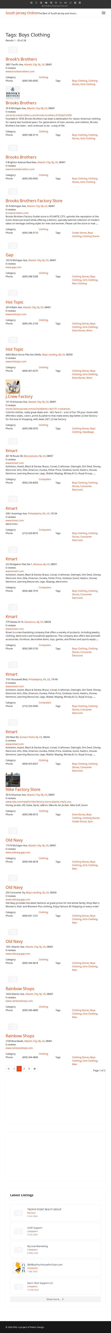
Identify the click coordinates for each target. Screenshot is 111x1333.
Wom (89, 330)
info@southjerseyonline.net (56, 6)
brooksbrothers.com (17, 213)
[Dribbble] (56, 2)
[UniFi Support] (55, 1231)
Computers (45, 479)
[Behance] (65, 2)
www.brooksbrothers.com (20, 71)
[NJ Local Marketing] (55, 1249)
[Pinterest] (41, 2)
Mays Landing (49, 354)
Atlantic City (30, 64)
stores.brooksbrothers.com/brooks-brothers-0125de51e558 (39, 115)
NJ (39, 64)
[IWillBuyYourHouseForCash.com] (55, 1268)
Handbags (88, 432)
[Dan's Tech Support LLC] (55, 1286)
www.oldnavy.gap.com (18, 852)
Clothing (43, 77)
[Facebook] (31, 2)
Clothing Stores (91, 236)
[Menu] (103, 13)
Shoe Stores (78, 330)
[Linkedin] (51, 2)
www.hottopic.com (16, 314)
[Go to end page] (35, 1068)
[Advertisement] (55, 1099)
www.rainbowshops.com (19, 1001)
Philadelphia (34, 513)
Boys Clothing (79, 80)
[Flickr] (75, 2)
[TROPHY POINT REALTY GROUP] (55, 1212)
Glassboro (30, 621)
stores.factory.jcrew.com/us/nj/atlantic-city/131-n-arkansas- (38, 408)
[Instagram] (61, 2)
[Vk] (80, 2)
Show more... (54, 1299)
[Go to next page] (29, 1068)
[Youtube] (46, 2)
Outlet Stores (79, 232)
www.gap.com (13, 267)
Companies (32, 1268)
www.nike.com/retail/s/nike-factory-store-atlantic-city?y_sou (38, 801)
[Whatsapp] (70, 2)
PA (43, 513)
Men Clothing (79, 283)
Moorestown (31, 456)
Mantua (37, 564)
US (43, 64)
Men (74, 868)
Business (31, 1212)
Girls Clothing (87, 84)
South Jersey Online (22, 13)
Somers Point (27, 737)
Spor (90, 821)
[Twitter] (36, 2)
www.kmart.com (15, 463)
